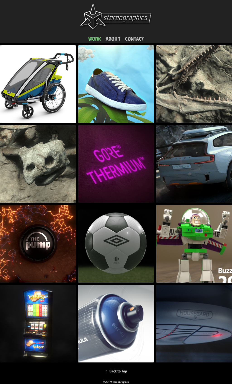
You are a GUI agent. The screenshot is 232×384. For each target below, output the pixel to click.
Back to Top (116, 371)
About (113, 38)
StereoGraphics (120, 382)
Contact (134, 38)
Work (94, 38)
